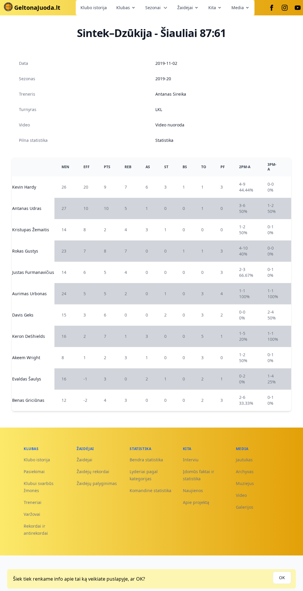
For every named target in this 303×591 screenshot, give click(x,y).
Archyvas (245, 471)
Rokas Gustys (25, 251)
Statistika (164, 140)
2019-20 (163, 78)
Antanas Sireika (170, 94)
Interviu (191, 459)
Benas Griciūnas (28, 400)
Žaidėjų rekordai (93, 471)
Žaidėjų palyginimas (97, 483)
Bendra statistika (146, 459)
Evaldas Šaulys (26, 379)
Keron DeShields (28, 336)
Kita (212, 7)
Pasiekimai (34, 471)
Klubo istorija (93, 7)
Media (237, 7)
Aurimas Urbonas (29, 293)
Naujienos (193, 490)
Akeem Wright (26, 357)
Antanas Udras (26, 208)
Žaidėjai (185, 7)
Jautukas (244, 459)
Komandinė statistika (150, 490)
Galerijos (244, 507)
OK (282, 577)
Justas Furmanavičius (33, 272)
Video (241, 495)
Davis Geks (22, 315)
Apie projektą (196, 502)
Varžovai (32, 514)
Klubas (123, 7)
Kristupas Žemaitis (30, 229)
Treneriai (32, 502)
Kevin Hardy (24, 187)
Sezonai (153, 7)
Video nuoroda (169, 125)
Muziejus (245, 483)
